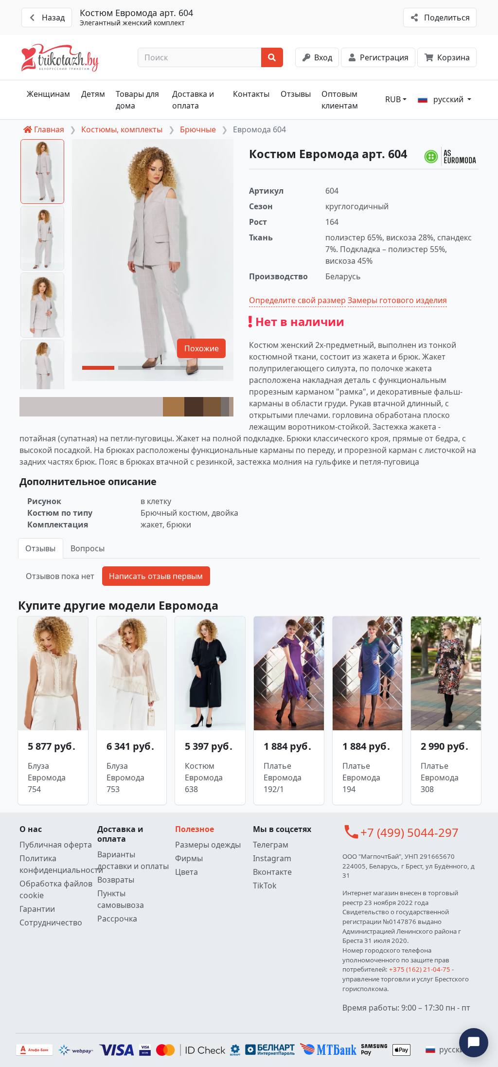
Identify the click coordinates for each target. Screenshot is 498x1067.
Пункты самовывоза (120, 899)
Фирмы (189, 858)
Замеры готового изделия (397, 300)
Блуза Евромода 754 (47, 777)
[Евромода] (451, 156)
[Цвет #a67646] (173, 406)
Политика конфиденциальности (56, 864)
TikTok (265, 885)
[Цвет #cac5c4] (91, 406)
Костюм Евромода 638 (204, 777)
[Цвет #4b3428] (194, 406)
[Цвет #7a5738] (211, 406)
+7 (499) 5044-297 (409, 832)
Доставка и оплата (193, 100)
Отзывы (296, 94)
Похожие (201, 348)
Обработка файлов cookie (55, 889)
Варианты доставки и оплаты (133, 860)
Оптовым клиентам (339, 100)
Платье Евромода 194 (361, 777)
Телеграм (270, 844)
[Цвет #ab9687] (231, 406)
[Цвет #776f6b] (225, 406)
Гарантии (37, 909)
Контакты (251, 94)
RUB (393, 99)
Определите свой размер (297, 300)
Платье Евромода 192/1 (283, 777)
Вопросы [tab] (88, 548)
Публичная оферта (55, 844)
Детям (93, 94)
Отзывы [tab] (40, 548)
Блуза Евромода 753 (125, 777)
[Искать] (272, 57)
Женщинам (48, 94)
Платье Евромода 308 (440, 777)
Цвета (186, 872)
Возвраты (115, 879)
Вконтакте (272, 872)
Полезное (194, 829)
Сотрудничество (50, 922)
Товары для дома (137, 100)
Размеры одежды (208, 844)
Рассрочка (117, 918)
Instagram (272, 858)
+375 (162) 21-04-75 (419, 969)
